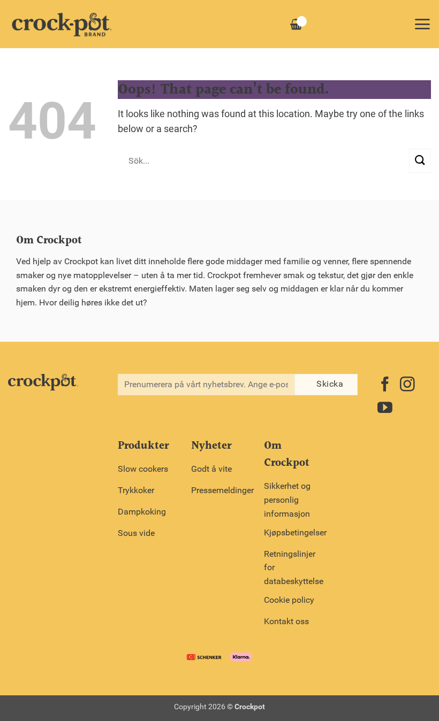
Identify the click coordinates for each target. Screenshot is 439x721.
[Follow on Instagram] (407, 385)
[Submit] (420, 161)
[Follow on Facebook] (384, 385)
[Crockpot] (61, 24)
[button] (422, 24)
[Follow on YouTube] (384, 409)
